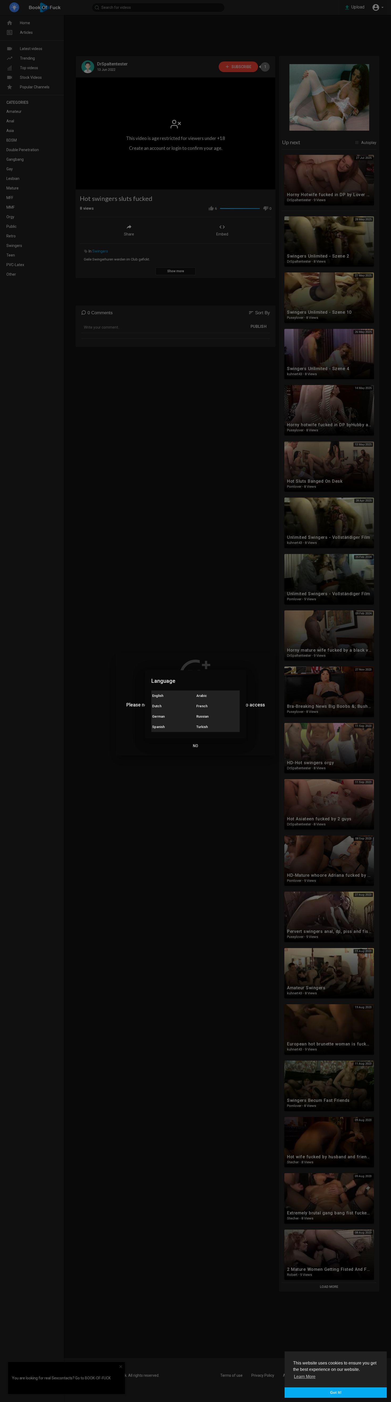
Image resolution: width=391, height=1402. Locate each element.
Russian (202, 716)
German (158, 716)
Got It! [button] (336, 1392)
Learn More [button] (304, 1376)
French (201, 706)
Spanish (158, 727)
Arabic (201, 696)
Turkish (202, 727)
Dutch (156, 706)
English (157, 696)
